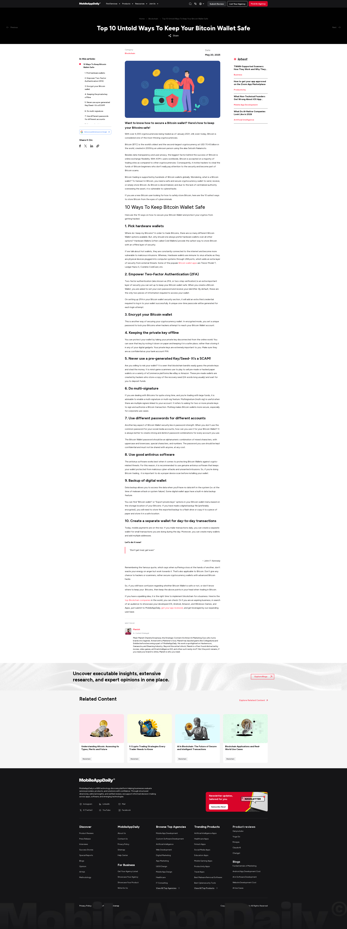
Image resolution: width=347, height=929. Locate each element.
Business (238, 75)
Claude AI (237, 847)
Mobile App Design (164, 872)
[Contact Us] (195, 3)
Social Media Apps (202, 850)
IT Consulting (162, 883)
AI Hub (82, 872)
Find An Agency (258, 4)
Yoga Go (236, 837)
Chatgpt (236, 853)
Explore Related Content (252, 700)
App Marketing (162, 861)
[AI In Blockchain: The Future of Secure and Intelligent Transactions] (197, 728)
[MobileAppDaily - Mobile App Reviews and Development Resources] (125, 781)
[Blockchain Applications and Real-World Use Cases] (245, 728)
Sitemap (121, 850)
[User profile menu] (202, 3)
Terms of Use (102, 906)
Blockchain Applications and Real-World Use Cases (242, 748)
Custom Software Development (170, 839)
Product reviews (244, 827)
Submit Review (217, 4)
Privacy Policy (123, 844)
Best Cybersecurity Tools (205, 883)
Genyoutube (238, 831)
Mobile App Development (246, 105)
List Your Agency (237, 4)
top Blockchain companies (137, 600)
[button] (113, 3)
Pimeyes (236, 842)
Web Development (164, 850)
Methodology (85, 877)
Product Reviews (86, 833)
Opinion (82, 866)
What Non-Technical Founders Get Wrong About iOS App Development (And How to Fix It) (251, 98)
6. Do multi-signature (94, 111)
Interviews (83, 844)
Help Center (123, 855)
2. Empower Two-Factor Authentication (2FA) (95, 79)
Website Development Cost (244, 882)
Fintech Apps (200, 844)
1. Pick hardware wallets (95, 73)
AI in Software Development (245, 877)
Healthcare (161, 877)
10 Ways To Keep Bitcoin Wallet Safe (94, 65)
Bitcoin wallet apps (188, 263)
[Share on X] (85, 147)
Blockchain (153, 19)
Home (141, 19)
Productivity (240, 90)
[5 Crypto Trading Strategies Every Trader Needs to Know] (149, 728)
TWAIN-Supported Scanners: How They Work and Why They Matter (250, 68)
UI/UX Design (161, 866)
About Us (122, 833)
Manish (136, 629)
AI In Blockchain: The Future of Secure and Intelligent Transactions (197, 748)
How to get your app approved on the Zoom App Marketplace (250, 83)
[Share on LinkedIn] (91, 147)
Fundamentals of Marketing (244, 866)
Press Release (85, 839)
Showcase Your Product (128, 882)
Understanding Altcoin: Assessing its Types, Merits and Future (100, 748)
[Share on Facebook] (80, 147)
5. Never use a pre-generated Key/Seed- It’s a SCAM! (97, 103)
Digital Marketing (163, 855)
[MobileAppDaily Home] (90, 4)
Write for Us (123, 888)
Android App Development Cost (247, 871)
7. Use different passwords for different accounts (96, 117)
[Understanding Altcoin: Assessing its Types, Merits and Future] (101, 728)
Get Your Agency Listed (128, 871)
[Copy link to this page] (97, 147)
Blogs (81, 861)
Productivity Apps (202, 866)
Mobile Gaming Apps (203, 861)
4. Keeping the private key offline (96, 95)
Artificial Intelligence (244, 120)
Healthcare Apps (201, 839)
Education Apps (201, 855)
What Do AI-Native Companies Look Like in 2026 (249, 113)
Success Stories (86, 850)
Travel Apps (199, 872)
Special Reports (86, 855)
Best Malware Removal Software (208, 877)
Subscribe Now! (218, 807)
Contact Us (123, 839)
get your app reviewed (172, 608)
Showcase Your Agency (128, 877)
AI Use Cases (238, 888)
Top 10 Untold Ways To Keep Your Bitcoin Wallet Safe (185, 19)
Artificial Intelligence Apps (205, 833)
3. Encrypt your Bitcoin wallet (95, 87)
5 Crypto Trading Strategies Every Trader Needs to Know (147, 748)
